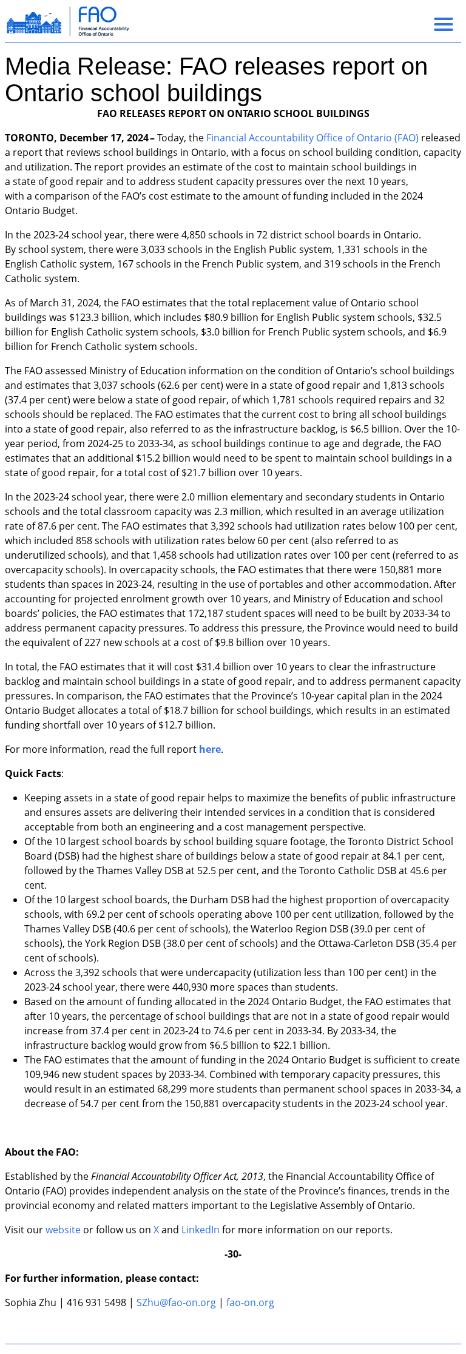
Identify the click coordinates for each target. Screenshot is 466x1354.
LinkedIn (200, 1229)
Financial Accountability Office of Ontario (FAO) (312, 137)
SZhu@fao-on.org (176, 1302)
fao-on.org (250, 1302)
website (63, 1229)
